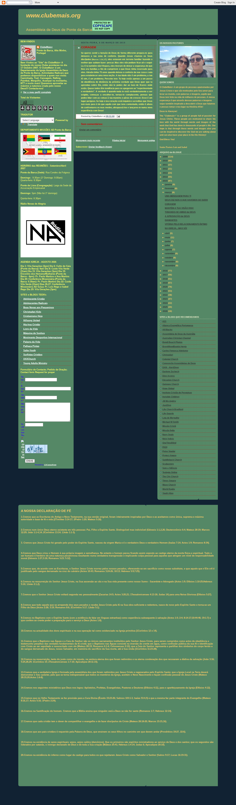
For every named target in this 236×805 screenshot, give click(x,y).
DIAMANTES (171, 220)
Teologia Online (169, 472)
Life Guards (168, 413)
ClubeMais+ (46, 47)
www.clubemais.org (53, 15)
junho (168, 241)
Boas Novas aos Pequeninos (38, 307)
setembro (170, 253)
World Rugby (168, 489)
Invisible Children (170, 397)
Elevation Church (170, 380)
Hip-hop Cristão (31, 324)
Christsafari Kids (32, 312)
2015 (165, 181)
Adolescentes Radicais (35, 303)
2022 (165, 295)
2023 (165, 299)
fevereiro (170, 188)
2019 (165, 283)
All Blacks (167, 329)
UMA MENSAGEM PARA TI (178, 196)
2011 (165, 165)
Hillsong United (31, 320)
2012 (165, 169)
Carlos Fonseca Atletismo (175, 351)
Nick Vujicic (168, 439)
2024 (165, 303)
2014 (165, 177)
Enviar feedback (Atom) (100, 147)
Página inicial (118, 140)
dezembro (170, 265)
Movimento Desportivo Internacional (42, 337)
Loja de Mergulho (170, 418)
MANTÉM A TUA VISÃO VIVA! (179, 208)
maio (168, 237)
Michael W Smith (170, 422)
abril (167, 233)
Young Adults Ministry (35, 363)
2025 (165, 307)
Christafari (167, 355)
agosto (168, 249)
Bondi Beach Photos (172, 342)
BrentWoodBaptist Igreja (174, 346)
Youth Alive (167, 493)
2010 (165, 160)
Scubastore (168, 464)
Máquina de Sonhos (34, 333)
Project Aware (169, 455)
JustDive (166, 405)
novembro (170, 261)
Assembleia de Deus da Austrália (178, 334)
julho (167, 245)
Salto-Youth (29, 350)
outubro (169, 257)
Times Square (169, 480)
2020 (165, 287)
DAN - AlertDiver (170, 367)
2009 (165, 157)
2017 (165, 275)
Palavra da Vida (31, 342)
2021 (165, 291)
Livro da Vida (30, 329)
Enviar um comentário (90, 130)
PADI (164, 447)
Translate (32, 124)
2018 (165, 279)
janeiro (168, 184)
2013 (165, 173)
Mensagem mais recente (88, 140)
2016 (165, 271)
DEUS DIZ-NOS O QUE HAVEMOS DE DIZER (186, 200)
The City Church (170, 476)
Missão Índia (168, 430)
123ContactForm (50, 465)
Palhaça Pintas (31, 346)
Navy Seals (168, 434)
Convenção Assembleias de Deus (179, 363)
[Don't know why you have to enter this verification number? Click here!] (22, 457)
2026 (165, 311)
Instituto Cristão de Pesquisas (177, 392)
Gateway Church (170, 384)
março (168, 192)
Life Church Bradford (172, 409)
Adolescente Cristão (34, 299)
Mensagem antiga (146, 140)
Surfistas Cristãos (32, 354)
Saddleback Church (172, 460)
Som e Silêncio (169, 468)
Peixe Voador (168, 451)
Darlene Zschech (170, 371)
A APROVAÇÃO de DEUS (177, 216)
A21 (164, 321)
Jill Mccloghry (169, 401)
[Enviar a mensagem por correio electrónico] (118, 116)
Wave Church (169, 485)
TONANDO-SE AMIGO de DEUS (180, 212)
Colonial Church (170, 359)
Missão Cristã (169, 426)
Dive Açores (168, 376)
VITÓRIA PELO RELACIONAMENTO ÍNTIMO (186, 224)
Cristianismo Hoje (33, 316)
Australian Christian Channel (176, 338)
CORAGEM (88, 47)
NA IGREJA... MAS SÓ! (176, 228)
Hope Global (168, 388)
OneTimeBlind (169, 443)
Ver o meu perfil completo (37, 92)
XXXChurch (29, 359)
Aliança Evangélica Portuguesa (177, 325)
